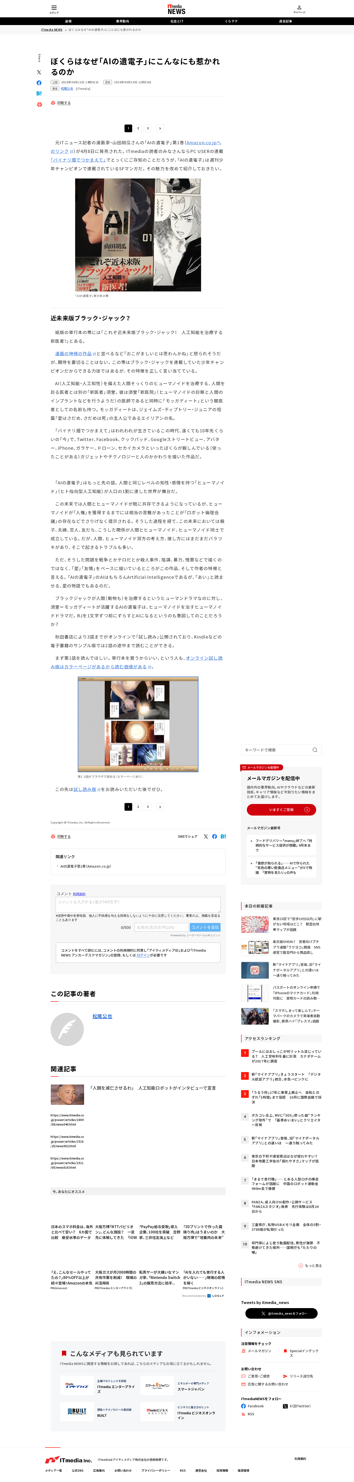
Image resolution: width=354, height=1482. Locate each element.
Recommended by (194, 1296)
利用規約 (300, 1458)
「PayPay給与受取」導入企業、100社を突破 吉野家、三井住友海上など (159, 1232)
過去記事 (285, 21)
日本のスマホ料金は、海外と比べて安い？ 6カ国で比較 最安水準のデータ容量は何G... (72, 1232)
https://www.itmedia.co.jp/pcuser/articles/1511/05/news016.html (67, 1162)
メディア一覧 (53, 1470)
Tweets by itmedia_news (265, 1302)
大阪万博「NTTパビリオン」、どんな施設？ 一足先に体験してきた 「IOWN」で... (116, 1232)
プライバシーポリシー (155, 1470)
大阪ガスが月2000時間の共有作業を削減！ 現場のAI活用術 (116, 1277)
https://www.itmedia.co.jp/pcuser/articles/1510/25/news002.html (67, 1141)
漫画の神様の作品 (73, 353)
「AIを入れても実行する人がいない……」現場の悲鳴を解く (204, 1277)
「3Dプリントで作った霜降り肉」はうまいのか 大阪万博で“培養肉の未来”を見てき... (204, 1232)
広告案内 (99, 1470)
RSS (183, 1470)
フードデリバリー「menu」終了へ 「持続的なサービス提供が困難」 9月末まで (284, 845)
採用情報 (222, 1470)
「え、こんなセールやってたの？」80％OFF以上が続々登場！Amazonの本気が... (71, 1278)
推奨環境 (243, 1470)
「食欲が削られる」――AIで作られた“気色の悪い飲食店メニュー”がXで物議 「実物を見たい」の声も (284, 868)
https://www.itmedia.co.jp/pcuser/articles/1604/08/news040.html (67, 1119)
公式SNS (78, 1470)
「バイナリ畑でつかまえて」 (78, 160)
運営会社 (201, 1470)
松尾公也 (102, 1016)
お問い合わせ (123, 1470)
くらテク (231, 21)
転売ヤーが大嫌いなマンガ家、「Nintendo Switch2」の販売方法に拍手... (159, 1277)
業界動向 (122, 21)
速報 (68, 21)
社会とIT (177, 21)
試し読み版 (84, 789)
